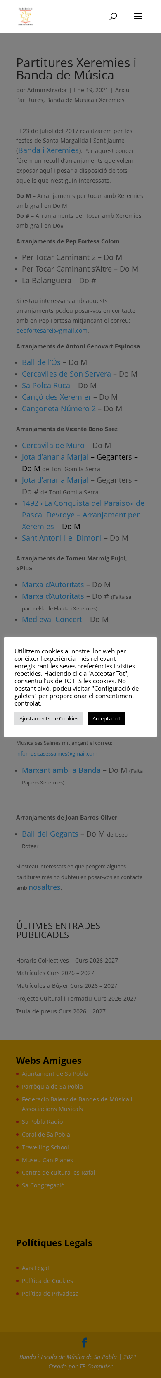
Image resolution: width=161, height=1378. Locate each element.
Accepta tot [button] (106, 718)
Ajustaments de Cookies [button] (48, 718)
